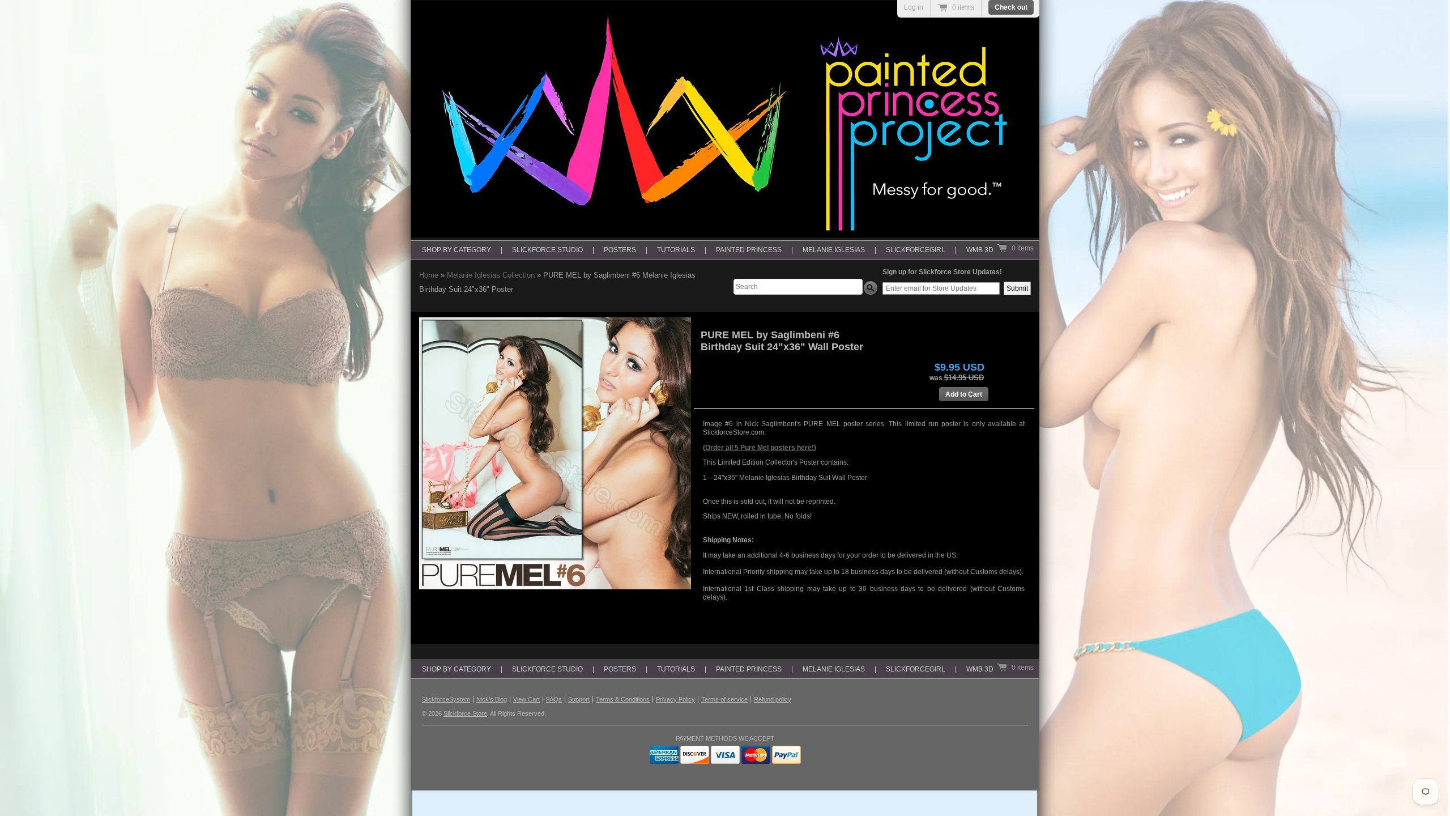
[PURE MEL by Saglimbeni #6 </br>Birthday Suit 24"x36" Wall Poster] (555, 453)
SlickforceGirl (915, 250)
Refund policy (772, 699)
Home (428, 275)
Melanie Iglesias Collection (491, 275)
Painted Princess (749, 250)
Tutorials (676, 250)
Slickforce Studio (547, 250)
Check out (1011, 7)
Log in (913, 7)
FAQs (554, 699)
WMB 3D (979, 250)
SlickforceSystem (446, 699)
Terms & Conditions (623, 699)
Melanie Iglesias (834, 250)
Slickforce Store (465, 713)
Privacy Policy (675, 699)
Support (579, 699)
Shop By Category (456, 250)
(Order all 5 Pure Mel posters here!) (759, 448)
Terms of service (724, 699)
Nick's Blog (491, 699)
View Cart (526, 699)
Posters (620, 250)
